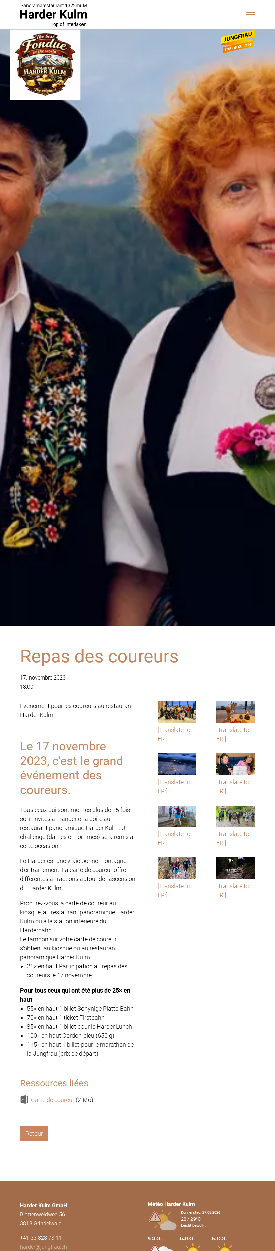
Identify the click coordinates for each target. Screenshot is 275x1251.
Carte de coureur (52, 1099)
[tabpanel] (137, 380)
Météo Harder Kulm (171, 1204)
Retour (34, 1133)
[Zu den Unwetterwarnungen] (164, 1234)
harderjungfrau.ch (43, 1247)
